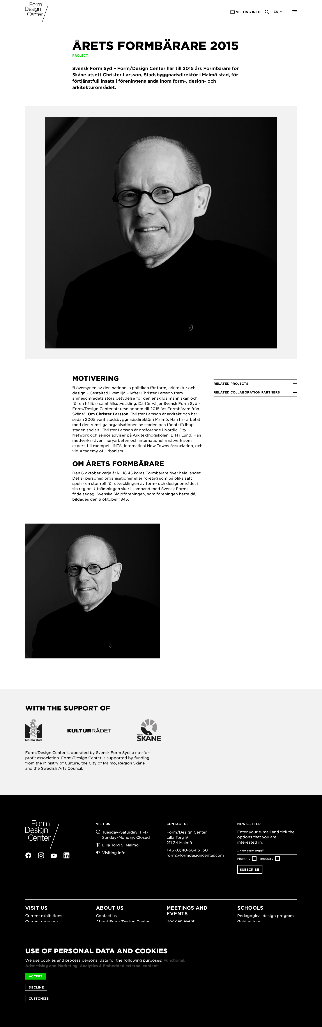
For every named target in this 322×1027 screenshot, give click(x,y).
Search (267, 12)
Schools (250, 907)
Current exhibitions (43, 915)
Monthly (243, 858)
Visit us (36, 907)
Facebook (28, 855)
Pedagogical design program (265, 915)
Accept (35, 976)
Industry (266, 858)
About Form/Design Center (123, 921)
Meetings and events (186, 910)
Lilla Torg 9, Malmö (120, 845)
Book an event (180, 921)
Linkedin (66, 855)
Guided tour (249, 921)
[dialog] (161, 974)
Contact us (106, 915)
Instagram (41, 855)
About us (110, 907)
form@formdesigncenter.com (195, 855)
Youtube (54, 855)
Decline (36, 987)
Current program (41, 921)
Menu (294, 12)
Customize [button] (39, 998)
